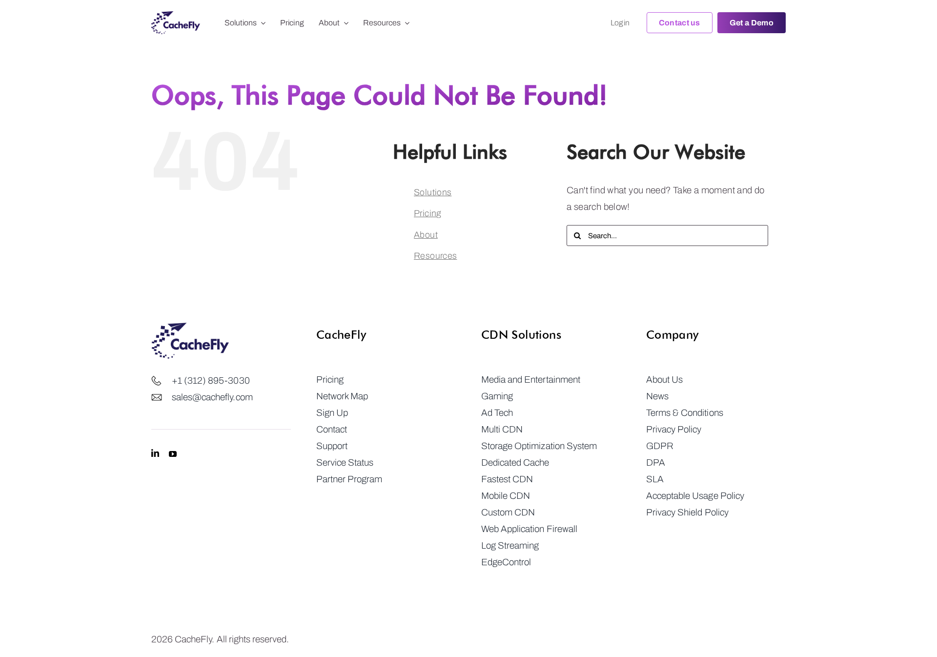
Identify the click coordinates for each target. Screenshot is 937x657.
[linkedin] (155, 453)
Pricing (427, 213)
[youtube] (173, 453)
